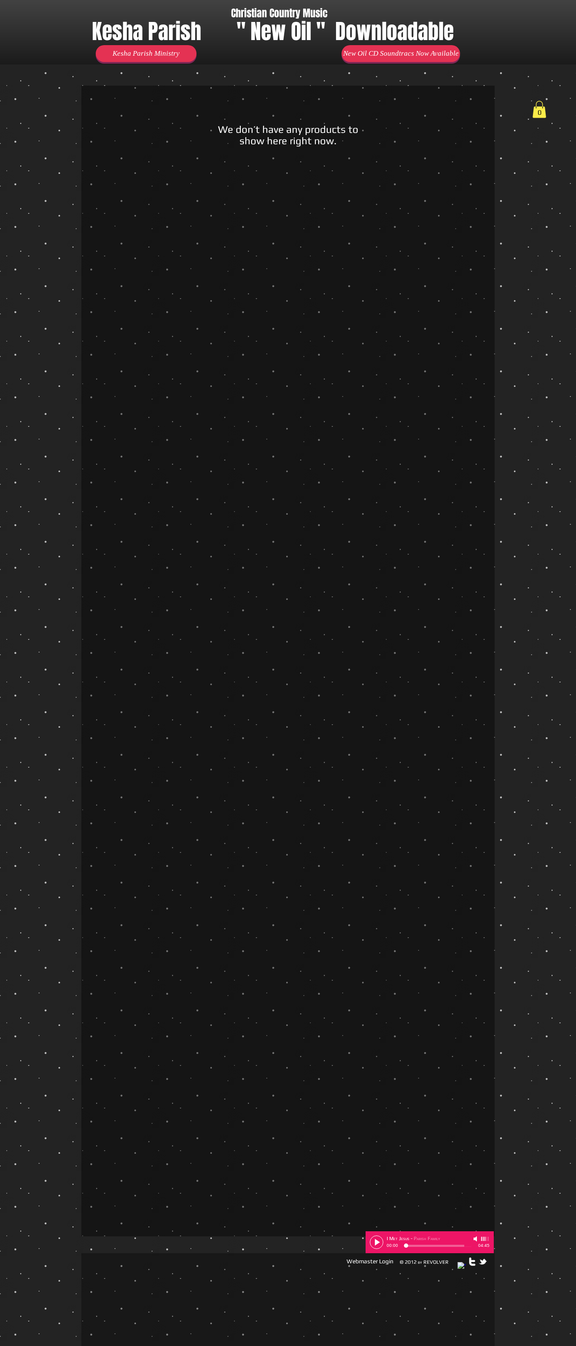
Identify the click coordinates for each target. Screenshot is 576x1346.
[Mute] (476, 1239)
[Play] (376, 1242)
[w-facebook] (462, 1266)
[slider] (485, 1239)
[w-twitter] (472, 1261)
